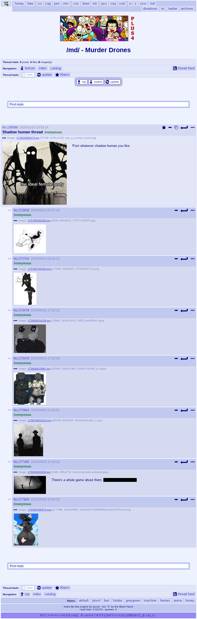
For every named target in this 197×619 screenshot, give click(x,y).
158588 (12, 127)
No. (4, 127)
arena (178, 600)
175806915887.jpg (39, 368)
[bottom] (96, 81)
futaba (117, 600)
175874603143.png (40, 420)
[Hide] (170, 127)
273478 (23, 310)
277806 (23, 499)
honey (189, 600)
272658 (23, 210)
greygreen (133, 600)
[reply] (184, 127)
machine (150, 600)
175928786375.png (40, 509)
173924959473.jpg (27, 137)
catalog (55, 68)
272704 (23, 258)
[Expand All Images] (176, 127)
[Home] (6, 3)
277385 (23, 462)
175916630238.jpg (39, 472)
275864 (23, 410)
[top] (81, 81)
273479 (23, 358)
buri (106, 600)
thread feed (186, 68)
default (84, 600)
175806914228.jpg (39, 320)
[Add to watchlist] (163, 127)
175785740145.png (40, 268)
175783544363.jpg (39, 220)
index (43, 68)
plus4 (96, 600)
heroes (165, 600)
